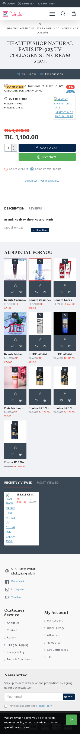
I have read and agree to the (30, 706)
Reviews (35, 209)
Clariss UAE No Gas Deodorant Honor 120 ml (40, 408)
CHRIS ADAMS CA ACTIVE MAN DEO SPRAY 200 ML (65, 354)
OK (72, 720)
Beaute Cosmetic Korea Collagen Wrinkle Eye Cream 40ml (15, 300)
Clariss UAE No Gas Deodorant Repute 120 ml (15, 463)
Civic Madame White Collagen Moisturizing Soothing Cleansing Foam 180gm (15, 408)
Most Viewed (48, 483)
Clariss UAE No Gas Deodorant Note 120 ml (65, 408)
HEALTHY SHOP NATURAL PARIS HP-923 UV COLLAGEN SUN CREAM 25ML (27, 495)
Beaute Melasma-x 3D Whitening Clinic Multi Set (15, 354)
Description (14, 209)
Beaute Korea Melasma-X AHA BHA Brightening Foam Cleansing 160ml (65, 300)
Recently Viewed (18, 483)
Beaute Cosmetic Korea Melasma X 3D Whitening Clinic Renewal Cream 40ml (40, 300)
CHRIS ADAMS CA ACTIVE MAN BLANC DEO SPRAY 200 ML (40, 354)
